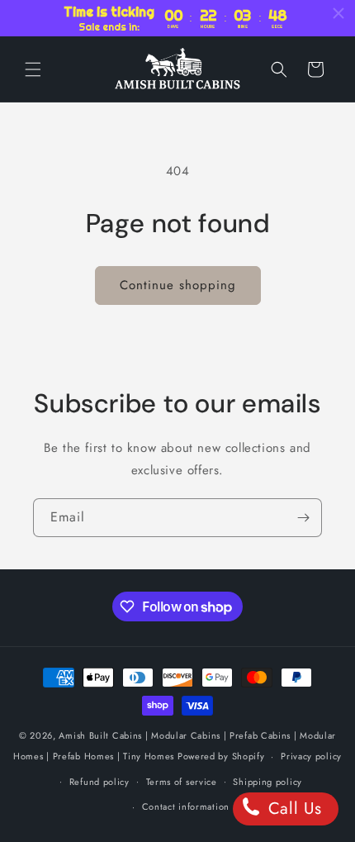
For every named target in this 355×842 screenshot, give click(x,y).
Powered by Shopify (221, 756)
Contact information (186, 806)
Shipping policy (267, 781)
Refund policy (99, 781)
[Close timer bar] (338, 13)
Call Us (292, 809)
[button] (33, 69)
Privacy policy (311, 756)
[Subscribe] (303, 517)
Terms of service (181, 781)
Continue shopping (178, 285)
